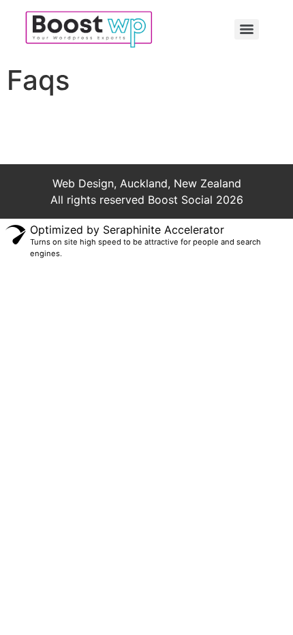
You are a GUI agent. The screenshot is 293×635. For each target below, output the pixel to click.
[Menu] (246, 29)
